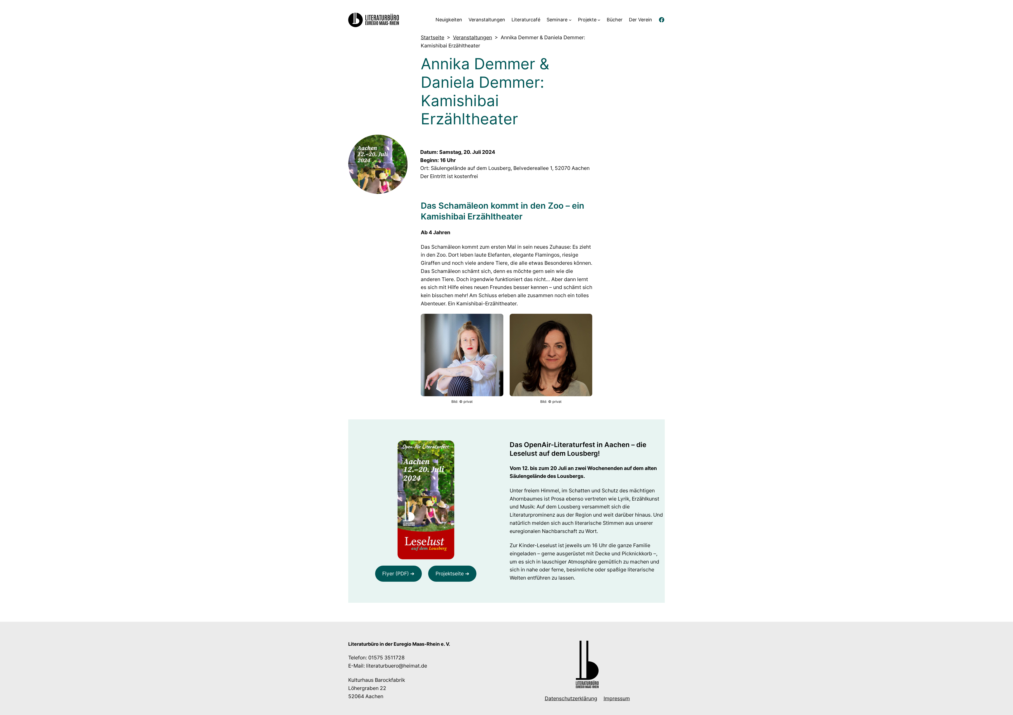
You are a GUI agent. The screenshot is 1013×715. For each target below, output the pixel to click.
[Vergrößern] (447, 447)
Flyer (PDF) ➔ (398, 573)
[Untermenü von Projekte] (599, 19)
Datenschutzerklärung (571, 698)
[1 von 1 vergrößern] (585, 320)
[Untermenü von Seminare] (570, 19)
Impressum (617, 698)
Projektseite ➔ (452, 573)
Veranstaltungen (472, 37)
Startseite (432, 37)
